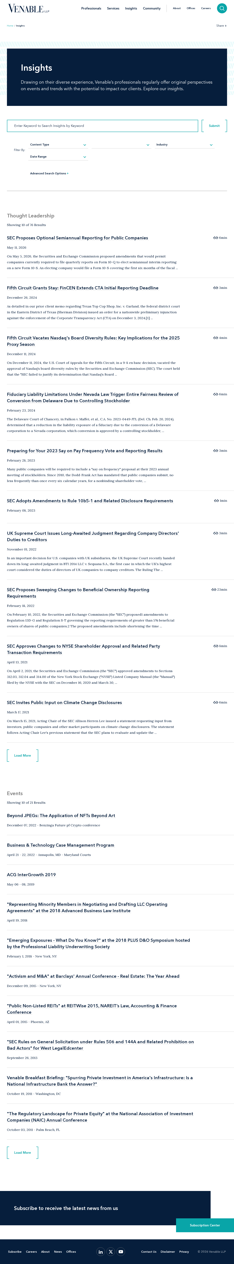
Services (113, 8)
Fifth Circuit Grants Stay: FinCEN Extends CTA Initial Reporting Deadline (82, 287)
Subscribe (15, 1251)
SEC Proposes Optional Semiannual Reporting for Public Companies (77, 237)
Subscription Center (205, 1225)
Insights (131, 8)
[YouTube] (120, 1251)
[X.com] (110, 1251)
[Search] (222, 8)
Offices (191, 8)
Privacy (184, 1251)
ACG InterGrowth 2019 (31, 874)
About (177, 8)
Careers (206, 8)
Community (152, 8)
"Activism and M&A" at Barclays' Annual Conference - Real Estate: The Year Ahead (93, 976)
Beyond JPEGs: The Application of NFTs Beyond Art (61, 815)
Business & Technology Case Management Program (60, 845)
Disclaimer (168, 1251)
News (58, 1251)
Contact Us (148, 1251)
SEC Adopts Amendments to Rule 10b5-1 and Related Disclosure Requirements (90, 500)
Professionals (91, 8)
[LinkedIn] (100, 1251)
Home (10, 26)
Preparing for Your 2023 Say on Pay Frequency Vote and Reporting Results (85, 450)
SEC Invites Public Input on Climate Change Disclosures (64, 702)
